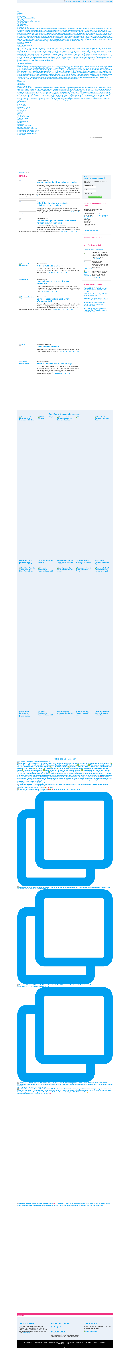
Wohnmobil (20, 83)
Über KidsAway (27, 1342)
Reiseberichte (21, 15)
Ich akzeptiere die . (92, 194)
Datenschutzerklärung (51, 1342)
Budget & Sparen (22, 25)
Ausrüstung (21, 47)
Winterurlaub (21, 115)
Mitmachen (79, 1342)
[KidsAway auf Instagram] (88, 1)
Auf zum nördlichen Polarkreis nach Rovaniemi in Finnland (26, 562)
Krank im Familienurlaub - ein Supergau (55, 363)
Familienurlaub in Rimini (48, 347)
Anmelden (109, 1)
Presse (95, 1342)
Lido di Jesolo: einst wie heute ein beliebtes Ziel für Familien (52, 204)
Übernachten (21, 104)
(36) (72, 231)
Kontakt (88, 1342)
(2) (62, 272)
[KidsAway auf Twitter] (85, 1)
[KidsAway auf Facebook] (83, 1)
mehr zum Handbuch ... (92, 231)
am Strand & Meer (23, 116)
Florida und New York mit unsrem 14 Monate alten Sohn (83, 562)
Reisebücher (21, 16)
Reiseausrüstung (22, 121)
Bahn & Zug (21, 81)
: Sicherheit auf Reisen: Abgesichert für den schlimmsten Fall (96, 294)
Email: (86, 189)
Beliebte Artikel (89, 249)
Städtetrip (20, 112)
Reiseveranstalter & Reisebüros (27, 131)
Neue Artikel (99, 249)
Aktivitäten (20, 19)
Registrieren (100, 1)
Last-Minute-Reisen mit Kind (26, 18)
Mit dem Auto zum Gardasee (50, 266)
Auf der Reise (21, 101)
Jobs (67, 1343)
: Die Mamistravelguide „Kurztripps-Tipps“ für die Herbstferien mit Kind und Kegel (95, 310)
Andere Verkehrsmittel (24, 86)
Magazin (20, 12)
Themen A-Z (70, 1342)
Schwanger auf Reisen (24, 63)
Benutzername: (88, 185)
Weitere (19, 103)
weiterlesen (26, 1332)
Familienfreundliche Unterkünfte (27, 128)
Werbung (61, 1343)
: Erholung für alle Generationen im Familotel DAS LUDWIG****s (96, 289)
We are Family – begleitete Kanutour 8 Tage (102, 562)
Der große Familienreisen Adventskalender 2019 (45, 713)
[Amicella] (72, 1)
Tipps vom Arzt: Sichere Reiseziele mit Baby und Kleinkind (65, 562)
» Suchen (110, 138)
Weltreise (20, 119)
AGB (98, 194)
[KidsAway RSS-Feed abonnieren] (90, 1)
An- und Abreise (22, 65)
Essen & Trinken (22, 106)
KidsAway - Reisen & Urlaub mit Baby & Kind (65, 6)
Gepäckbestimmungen (24, 45)
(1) (22, 213)
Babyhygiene (21, 110)
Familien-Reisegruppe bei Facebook (28, 21)
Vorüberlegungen (22, 22)
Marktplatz (20, 124)
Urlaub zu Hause (22, 118)
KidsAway (21, 172)
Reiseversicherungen (24, 42)
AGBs (62, 1342)
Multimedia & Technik (24, 107)
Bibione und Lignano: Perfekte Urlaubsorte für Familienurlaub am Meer (56, 222)
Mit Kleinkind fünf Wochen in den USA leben (82, 713)
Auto (18, 80)
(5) (78, 212)
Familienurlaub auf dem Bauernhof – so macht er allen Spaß (102, 713)
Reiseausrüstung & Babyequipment (28, 130)
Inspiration (20, 13)
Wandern (20, 113)
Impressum (38, 1342)
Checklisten (21, 135)
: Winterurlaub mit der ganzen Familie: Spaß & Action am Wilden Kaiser (96, 299)
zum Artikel (35, 196)
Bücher (19, 122)
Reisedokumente (22, 27)
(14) (72, 309)
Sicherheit (20, 44)
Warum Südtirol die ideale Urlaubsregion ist (57, 182)
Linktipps (102, 1342)
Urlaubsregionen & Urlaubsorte (27, 133)
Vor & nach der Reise (24, 125)
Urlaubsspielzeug (22, 62)
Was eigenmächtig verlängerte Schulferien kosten (65, 713)
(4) (76, 231)
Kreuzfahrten (21, 84)
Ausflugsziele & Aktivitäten (25, 127)
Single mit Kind (22, 109)
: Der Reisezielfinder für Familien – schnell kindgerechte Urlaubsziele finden (94, 304)
